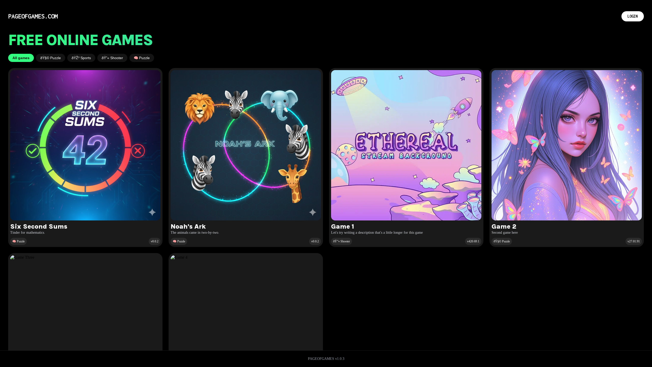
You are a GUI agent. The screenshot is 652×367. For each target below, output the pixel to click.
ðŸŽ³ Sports (81, 58)
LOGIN (633, 16)
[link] (85, 157)
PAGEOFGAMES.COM (33, 16)
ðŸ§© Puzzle (50, 58)
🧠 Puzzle (142, 58)
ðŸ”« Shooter (112, 58)
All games (21, 58)
